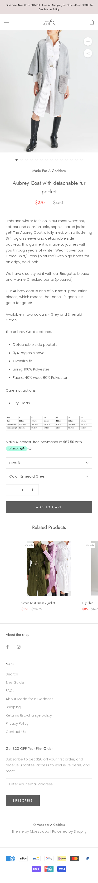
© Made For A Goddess (49, 824)
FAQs (10, 690)
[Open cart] (92, 22)
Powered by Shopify (69, 831)
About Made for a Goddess (30, 698)
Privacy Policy (17, 723)
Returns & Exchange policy (29, 715)
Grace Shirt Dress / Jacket (38, 603)
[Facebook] (7, 647)
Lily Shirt (87, 603)
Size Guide (15, 682)
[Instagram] (18, 647)
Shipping (13, 706)
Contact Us (16, 731)
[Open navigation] (6, 22)
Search (12, 674)
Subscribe (23, 800)
